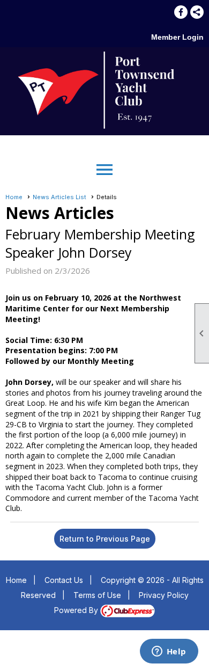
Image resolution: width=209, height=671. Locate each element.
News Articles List (59, 197)
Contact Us (63, 580)
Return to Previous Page (104, 538)
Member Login (177, 37)
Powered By (77, 610)
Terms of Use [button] (97, 595)
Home (14, 197)
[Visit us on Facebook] (181, 12)
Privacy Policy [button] (164, 595)
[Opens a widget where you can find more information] (168, 652)
